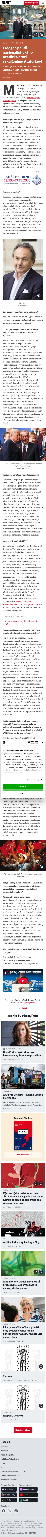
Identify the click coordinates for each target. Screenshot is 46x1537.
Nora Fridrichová (8, 1060)
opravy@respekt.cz (27, 1002)
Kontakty (4, 1451)
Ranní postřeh (10, 1049)
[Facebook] (3, 1513)
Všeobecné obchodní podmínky (13, 1471)
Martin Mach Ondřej (20, 1380)
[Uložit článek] (30, 34)
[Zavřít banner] (42, 742)
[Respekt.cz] (6, 2)
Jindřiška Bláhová (9, 1341)
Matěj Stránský (8, 1109)
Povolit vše (23, 787)
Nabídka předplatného (10, 1459)
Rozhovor (6, 43)
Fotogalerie (7, 1091)
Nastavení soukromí (9, 1480)
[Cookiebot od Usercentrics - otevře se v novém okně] (28, 742)
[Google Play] (9, 1494)
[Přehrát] (35, 1042)
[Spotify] (28, 1500)
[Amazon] (9, 1500)
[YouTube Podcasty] (28, 1494)
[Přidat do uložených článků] (41, 1042)
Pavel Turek (7, 1292)
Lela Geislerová (8, 1380)
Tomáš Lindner (7, 77)
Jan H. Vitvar (7, 1207)
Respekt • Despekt (9, 1412)
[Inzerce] (23, 179)
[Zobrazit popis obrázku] (35, 34)
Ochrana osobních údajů (10, 1476)
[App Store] (9, 1489)
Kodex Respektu (7, 1455)
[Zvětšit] (23, 22)
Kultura (5, 1190)
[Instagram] (16, 1513)
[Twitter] (10, 1513)
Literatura (6, 1239)
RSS (2, 1467)
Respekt (5, 1420)
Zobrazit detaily (33, 780)
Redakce (4, 1447)
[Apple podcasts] (28, 1489)
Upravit (22, 793)
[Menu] (42, 2)
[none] (41, 34)
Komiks (5, 1373)
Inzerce (4, 1463)
